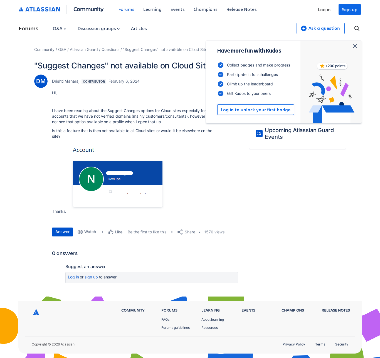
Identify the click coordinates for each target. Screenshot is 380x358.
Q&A (58, 28)
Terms (320, 344)
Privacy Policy (294, 344)
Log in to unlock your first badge (255, 110)
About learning (212, 319)
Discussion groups (97, 28)
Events (178, 9)
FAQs (165, 319)
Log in (324, 9)
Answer (62, 231)
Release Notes (241, 9)
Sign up (349, 9)
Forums (126, 9)
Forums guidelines (175, 327)
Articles (139, 28)
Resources (209, 327)
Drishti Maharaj (65, 81)
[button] (127, 177)
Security (341, 344)
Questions (110, 49)
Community (88, 9)
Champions (206, 9)
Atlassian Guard (84, 49)
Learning (152, 9)
